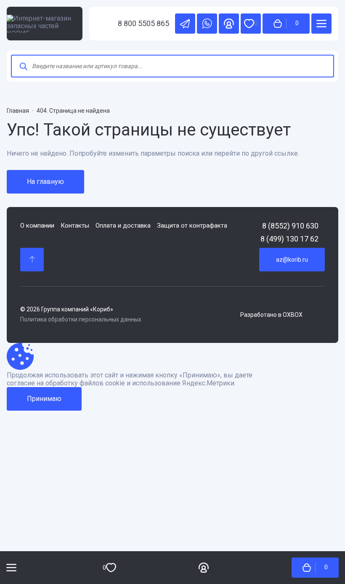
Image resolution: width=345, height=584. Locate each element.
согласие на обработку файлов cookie (66, 383)
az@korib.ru (292, 259)
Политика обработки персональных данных (80, 319)
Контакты (75, 225)
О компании (37, 225)
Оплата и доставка (123, 225)
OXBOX (293, 314)
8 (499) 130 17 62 (289, 239)
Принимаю (44, 399)
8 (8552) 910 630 (290, 226)
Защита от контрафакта (192, 225)
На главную (45, 182)
